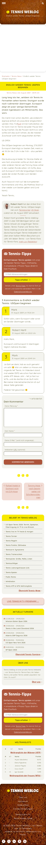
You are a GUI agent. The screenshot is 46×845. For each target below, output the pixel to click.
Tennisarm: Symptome (15, 550)
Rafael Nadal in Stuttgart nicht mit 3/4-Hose (13, 488)
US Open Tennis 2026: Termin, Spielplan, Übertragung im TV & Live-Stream (22, 526)
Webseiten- (15, 450)
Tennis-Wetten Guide (23, 818)
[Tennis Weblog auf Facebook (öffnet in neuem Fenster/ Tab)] (3, 841)
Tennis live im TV (23, 814)
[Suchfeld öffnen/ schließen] (42, 3)
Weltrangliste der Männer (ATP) (25, 752)
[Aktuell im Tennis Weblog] (25, 841)
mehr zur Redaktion (28, 241)
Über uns (36, 682)
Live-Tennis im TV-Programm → (23, 601)
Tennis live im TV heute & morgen (19, 532)
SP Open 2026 (11, 650)
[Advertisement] (23, 49)
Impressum (23, 801)
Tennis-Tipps (20, 286)
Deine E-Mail (19, 440)
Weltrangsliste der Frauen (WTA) (25, 775)
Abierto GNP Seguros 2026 (16, 635)
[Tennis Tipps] (19, 841)
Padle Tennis (11, 577)
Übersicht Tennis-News (30, 590)
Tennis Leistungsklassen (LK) (17, 568)
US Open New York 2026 (15, 643)
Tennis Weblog (25, 12)
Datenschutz (23, 805)
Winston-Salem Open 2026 (16, 621)
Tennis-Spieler (11, 572)
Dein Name (10, 431)
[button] (4, 3)
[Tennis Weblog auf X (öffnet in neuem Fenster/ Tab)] (9, 841)
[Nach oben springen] (42, 841)
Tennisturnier (25, 210)
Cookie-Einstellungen (23, 809)
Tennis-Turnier (11, 536)
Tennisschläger (12, 563)
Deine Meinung (11, 406)
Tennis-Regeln (11, 541)
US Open (35, 210)
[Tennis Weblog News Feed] (14, 841)
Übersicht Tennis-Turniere (28, 654)
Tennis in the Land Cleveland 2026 (20, 628)
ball (19, 124)
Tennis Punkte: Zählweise (16, 545)
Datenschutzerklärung (23, 292)
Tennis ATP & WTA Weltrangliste (19, 586)
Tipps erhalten (21, 280)
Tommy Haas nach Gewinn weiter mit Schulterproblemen (33, 491)
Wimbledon (10, 581)
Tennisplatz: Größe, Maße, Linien (19, 559)
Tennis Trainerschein (14, 554)
